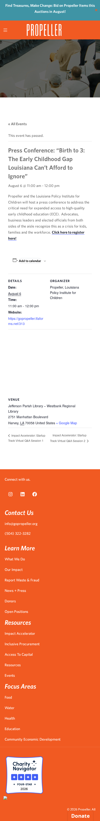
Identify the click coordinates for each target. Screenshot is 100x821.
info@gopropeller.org (21, 523)
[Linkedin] (22, 494)
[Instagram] (10, 494)
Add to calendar (30, 261)
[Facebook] (34, 494)
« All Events (17, 124)
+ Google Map (66, 423)
